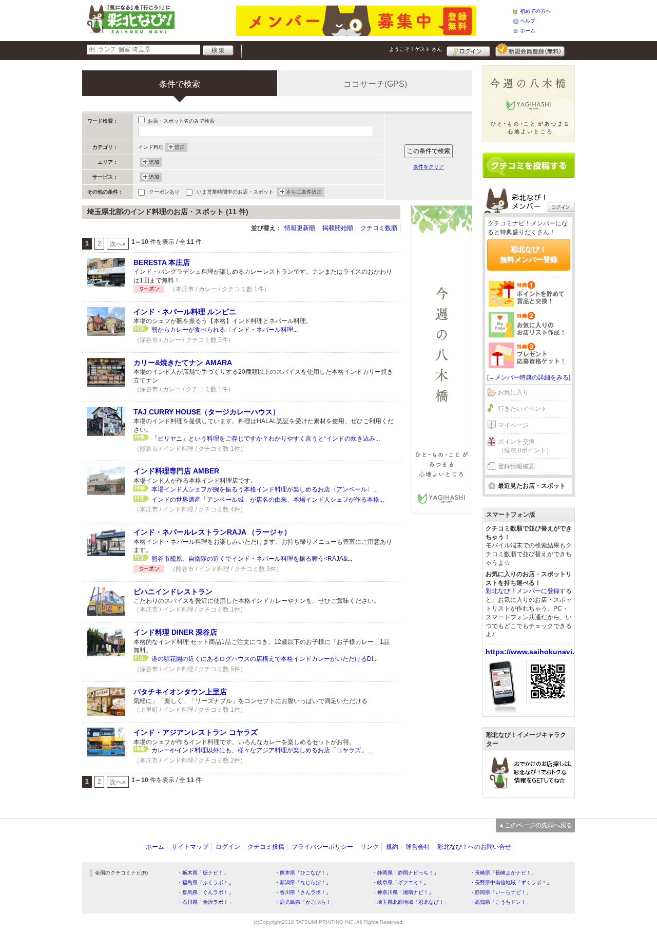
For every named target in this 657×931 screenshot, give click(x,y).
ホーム (527, 30)
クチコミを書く (528, 165)
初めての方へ (535, 11)
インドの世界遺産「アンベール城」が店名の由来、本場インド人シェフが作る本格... (267, 499)
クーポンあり (164, 192)
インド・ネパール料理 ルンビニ (184, 312)
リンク (369, 846)
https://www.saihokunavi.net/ (537, 652)
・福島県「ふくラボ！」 (205, 882)
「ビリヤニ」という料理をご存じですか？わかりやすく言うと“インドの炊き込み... (265, 438)
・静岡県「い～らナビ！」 (500, 892)
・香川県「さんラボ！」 (303, 892)
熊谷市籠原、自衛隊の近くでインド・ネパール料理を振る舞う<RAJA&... (251, 558)
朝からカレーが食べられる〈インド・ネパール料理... (224, 329)
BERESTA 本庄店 (161, 262)
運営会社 (417, 846)
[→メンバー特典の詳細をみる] (528, 377)
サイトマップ (189, 846)
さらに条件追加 (304, 192)
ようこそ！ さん (415, 49)
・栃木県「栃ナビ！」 (202, 873)
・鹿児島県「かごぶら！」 (305, 902)
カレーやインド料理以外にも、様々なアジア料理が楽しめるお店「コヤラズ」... (261, 750)
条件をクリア (428, 166)
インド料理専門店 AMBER (176, 471)
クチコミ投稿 (265, 846)
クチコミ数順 (378, 228)
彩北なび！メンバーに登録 (522, 591)
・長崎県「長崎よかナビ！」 (503, 873)
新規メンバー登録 (530, 49)
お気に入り (513, 392)
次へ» (118, 244)
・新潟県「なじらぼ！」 (303, 882)
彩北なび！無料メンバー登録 (528, 254)
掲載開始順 (337, 228)
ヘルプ (527, 21)
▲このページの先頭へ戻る (535, 825)
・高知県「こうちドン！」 (500, 902)
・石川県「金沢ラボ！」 (205, 902)
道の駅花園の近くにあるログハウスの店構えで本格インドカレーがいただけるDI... (264, 658)
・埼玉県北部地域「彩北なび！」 (410, 902)
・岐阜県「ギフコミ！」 (400, 882)
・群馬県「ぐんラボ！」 (205, 892)
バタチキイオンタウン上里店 (180, 692)
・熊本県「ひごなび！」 (303, 873)
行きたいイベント (522, 408)
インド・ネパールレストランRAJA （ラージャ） (212, 532)
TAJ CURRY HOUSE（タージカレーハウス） (206, 412)
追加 (180, 147)
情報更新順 (299, 228)
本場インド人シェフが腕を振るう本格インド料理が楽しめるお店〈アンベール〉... (264, 489)
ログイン (468, 49)
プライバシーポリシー (322, 846)
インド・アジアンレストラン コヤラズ (195, 732)
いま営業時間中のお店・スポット (235, 192)
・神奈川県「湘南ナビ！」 (403, 892)
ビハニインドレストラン (172, 591)
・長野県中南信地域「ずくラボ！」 (511, 882)
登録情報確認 (516, 466)
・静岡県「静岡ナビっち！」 (405, 873)
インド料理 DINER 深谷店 (175, 632)
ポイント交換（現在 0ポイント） (525, 446)
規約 (392, 846)
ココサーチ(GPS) (375, 84)
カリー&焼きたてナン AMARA (182, 362)
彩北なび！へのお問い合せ (474, 846)
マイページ (513, 425)
